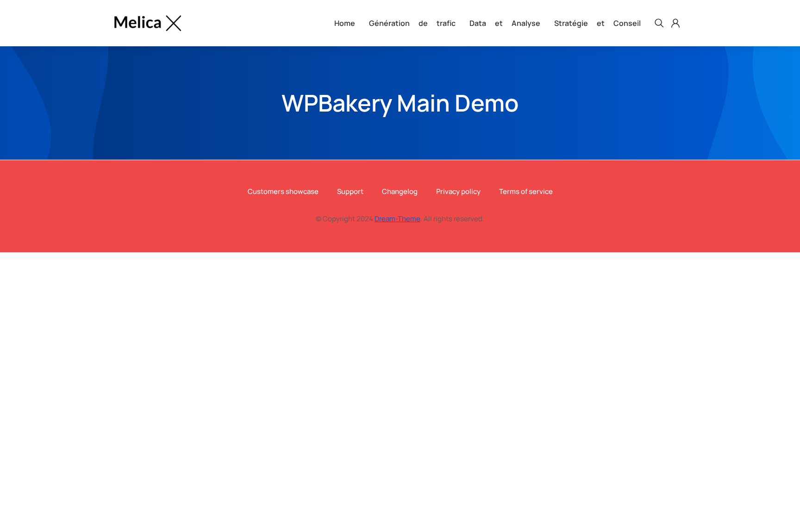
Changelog (400, 191)
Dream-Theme (397, 219)
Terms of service (526, 191)
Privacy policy (458, 191)
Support (350, 191)
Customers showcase (283, 191)
